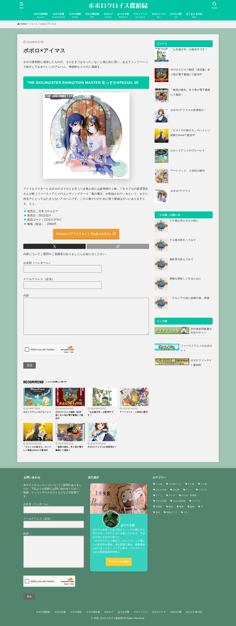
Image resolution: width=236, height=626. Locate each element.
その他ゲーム (175, 484)
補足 (158, 512)
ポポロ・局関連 (188, 495)
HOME (23, 24)
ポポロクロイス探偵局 (111, 618)
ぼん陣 (176, 490)
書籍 (192, 506)
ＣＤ (186, 512)
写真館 (159, 506)
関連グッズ (172, 512)
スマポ (172, 495)
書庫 (181, 506)
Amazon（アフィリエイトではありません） (84, 233)
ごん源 (159, 484)
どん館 (204, 484)
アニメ (189, 490)
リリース (33, 24)
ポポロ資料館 (179, 501)
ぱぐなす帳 (161, 490)
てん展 (191, 484)
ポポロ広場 (161, 501)
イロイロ (203, 490)
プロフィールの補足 (118, 561)
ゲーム (159, 495)
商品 (171, 506)
